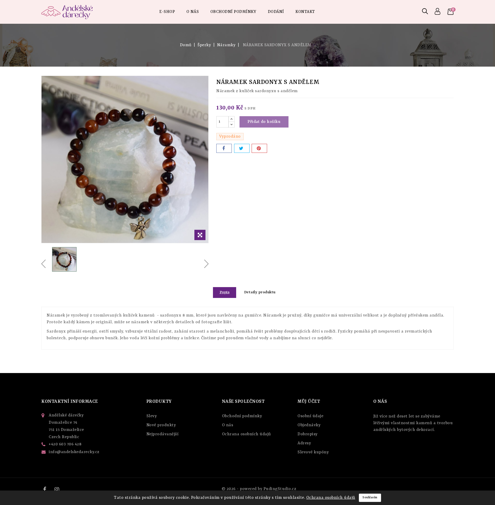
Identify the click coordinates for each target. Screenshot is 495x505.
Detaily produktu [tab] (260, 292)
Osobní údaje (310, 416)
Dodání (276, 12)
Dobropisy (308, 434)
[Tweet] (241, 148)
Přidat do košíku (264, 122)
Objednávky (309, 425)
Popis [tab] (225, 292)
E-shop (167, 12)
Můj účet (309, 401)
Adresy (304, 443)
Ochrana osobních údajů (246, 434)
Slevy (151, 416)
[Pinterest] (259, 148)
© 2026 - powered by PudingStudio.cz (259, 489)
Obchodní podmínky (233, 12)
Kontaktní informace (69, 401)
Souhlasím (369, 497)
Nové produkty (161, 425)
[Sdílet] (224, 148)
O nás (192, 12)
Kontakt (305, 12)
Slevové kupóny (313, 452)
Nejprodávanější (162, 434)
